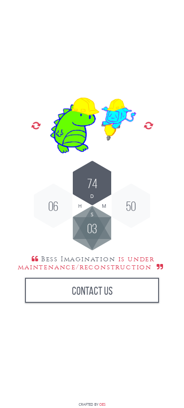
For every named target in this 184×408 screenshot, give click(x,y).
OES (102, 404)
